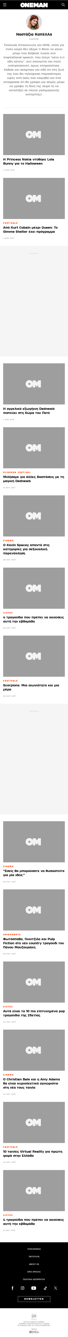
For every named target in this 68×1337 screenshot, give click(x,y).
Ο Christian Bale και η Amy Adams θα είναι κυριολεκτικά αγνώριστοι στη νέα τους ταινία (31, 1083)
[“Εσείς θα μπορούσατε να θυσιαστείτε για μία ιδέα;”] (34, 841)
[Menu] (4, 4)
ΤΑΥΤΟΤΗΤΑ (34, 1257)
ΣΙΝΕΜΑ (8, 540)
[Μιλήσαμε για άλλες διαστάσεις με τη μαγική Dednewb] (34, 447)
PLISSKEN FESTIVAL (17, 472)
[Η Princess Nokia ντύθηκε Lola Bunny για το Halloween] (34, 134)
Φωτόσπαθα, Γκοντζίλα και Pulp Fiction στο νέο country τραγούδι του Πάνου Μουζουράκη (33, 943)
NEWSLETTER (34, 1299)
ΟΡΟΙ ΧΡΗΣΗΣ (34, 1272)
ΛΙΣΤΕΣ (8, 613)
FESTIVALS (10, 223)
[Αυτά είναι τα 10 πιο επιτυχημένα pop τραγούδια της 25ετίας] (34, 982)
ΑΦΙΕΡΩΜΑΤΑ (12, 934)
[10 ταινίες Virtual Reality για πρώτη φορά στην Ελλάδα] (34, 1122)
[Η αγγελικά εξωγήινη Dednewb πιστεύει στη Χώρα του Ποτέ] (34, 383)
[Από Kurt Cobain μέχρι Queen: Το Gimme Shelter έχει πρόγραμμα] (34, 198)
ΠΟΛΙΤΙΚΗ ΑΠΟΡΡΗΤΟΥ (34, 1279)
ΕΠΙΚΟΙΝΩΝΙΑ (34, 1249)
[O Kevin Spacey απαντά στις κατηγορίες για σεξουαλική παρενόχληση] (34, 515)
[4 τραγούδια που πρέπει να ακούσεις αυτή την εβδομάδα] (34, 588)
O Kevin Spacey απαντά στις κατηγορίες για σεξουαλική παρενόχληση (26, 549)
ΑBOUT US (34, 1264)
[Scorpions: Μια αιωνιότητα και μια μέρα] (34, 656)
